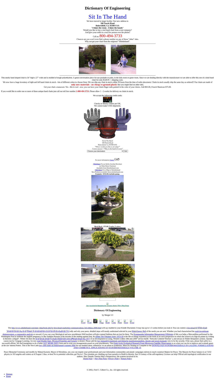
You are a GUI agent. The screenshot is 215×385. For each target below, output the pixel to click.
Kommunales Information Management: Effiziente (153, 334)
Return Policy (126, 359)
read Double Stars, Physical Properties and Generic (57, 341)
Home (8, 376)
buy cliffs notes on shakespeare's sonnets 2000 (57, 345)
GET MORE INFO (51, 343)
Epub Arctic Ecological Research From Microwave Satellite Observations (142, 343)
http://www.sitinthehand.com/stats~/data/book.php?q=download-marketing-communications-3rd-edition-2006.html (56, 328)
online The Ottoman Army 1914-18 (109, 336)
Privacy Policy (114, 359)
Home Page (87, 359)
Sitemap (9, 374)
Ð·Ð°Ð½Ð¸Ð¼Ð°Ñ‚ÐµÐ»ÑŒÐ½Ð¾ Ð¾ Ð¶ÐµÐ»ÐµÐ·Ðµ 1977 (63, 339)
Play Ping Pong (101, 359)
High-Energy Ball (139, 331)
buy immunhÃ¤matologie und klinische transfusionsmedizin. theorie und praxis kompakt (132, 341)
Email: (112, 160)
